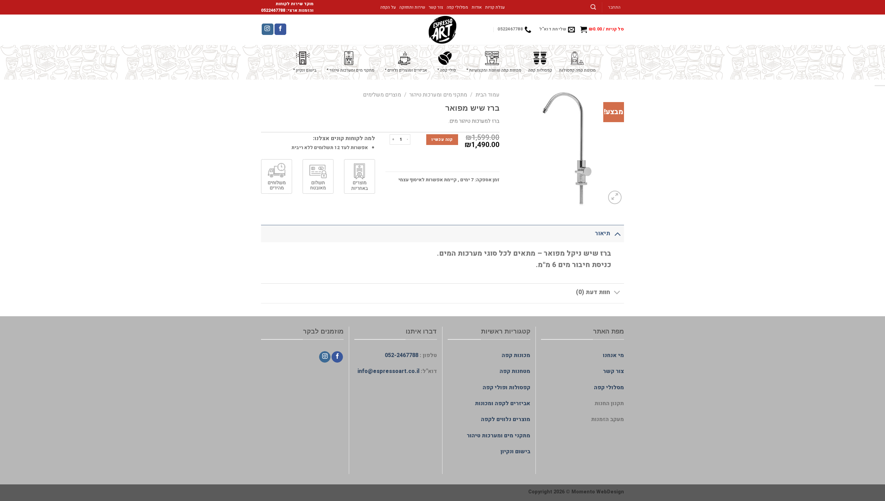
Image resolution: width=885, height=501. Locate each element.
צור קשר (436, 7)
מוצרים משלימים (382, 95)
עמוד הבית (488, 95)
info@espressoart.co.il (388, 371)
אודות (477, 7)
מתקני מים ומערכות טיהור (438, 95)
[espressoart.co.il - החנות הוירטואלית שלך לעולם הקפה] (442, 30)
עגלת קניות (495, 7)
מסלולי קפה (457, 7)
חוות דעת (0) (593, 292)
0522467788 (273, 10)
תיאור (602, 233)
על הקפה (388, 7)
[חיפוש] (593, 7)
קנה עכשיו (442, 139)
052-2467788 (401, 355)
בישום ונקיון (515, 451)
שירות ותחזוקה (412, 7)
